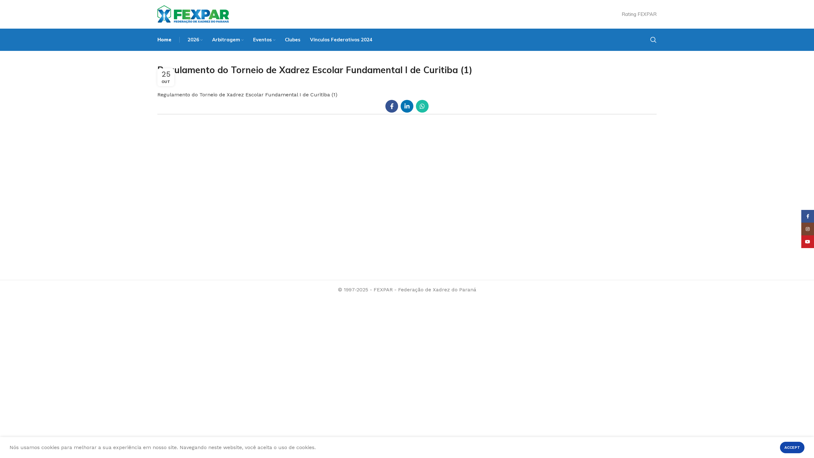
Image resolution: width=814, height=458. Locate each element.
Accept (792, 447)
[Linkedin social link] (407, 106)
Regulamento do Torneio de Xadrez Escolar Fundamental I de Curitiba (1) (247, 95)
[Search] (653, 39)
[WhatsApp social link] (422, 106)
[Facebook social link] (391, 106)
